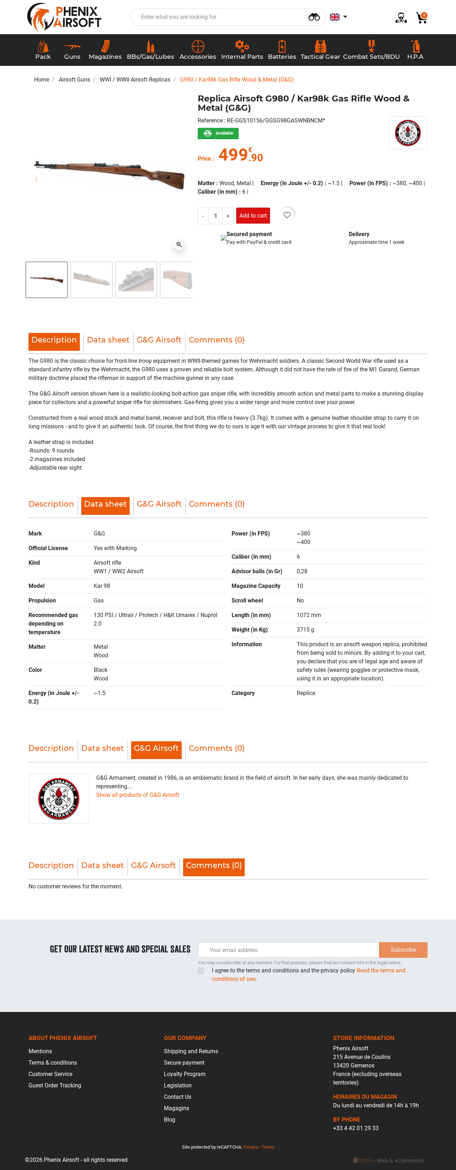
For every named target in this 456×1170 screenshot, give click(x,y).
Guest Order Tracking (54, 1085)
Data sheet (108, 339)
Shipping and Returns (191, 1051)
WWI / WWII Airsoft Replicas (135, 79)
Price (204, 158)
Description (51, 503)
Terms (267, 1147)
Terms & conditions (52, 1062)
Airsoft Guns (74, 79)
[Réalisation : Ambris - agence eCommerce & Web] (388, 1160)
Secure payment (184, 1062)
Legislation (178, 1085)
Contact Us (177, 1096)
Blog (169, 1119)
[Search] (314, 16)
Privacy (250, 1147)
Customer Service (50, 1074)
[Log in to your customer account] (398, 17)
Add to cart (253, 215)
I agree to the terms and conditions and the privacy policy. (308, 974)
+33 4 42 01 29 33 (356, 1128)
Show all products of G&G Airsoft (137, 795)
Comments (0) (217, 339)
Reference (211, 120)
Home (41, 79)
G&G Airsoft (159, 339)
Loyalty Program (185, 1074)
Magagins (176, 1108)
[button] (419, 17)
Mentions (40, 1051)
